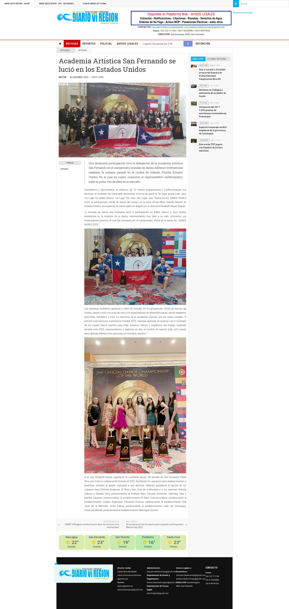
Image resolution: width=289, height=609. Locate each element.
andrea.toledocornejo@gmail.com (207, 27)
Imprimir (64, 169)
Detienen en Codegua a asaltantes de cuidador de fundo (212, 93)
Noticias (72, 43)
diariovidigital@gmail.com (158, 593)
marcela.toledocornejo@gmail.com (170, 27)
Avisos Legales (127, 43)
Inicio (60, 43)
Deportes (89, 43)
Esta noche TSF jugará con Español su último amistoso (210, 147)
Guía (176, 552)
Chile (141, 552)
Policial (106, 43)
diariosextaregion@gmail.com (130, 590)
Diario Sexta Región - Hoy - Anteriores (56, 4)
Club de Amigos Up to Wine (94, 4)
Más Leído (198, 59)
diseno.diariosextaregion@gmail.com (162, 582)
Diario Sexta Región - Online (17, 4)
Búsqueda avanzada (243, 12)
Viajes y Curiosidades (164, 552)
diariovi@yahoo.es (125, 586)
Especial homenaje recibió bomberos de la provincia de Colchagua (213, 130)
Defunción (203, 43)
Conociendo (133, 552)
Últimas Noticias (216, 59)
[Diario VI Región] (87, 17)
